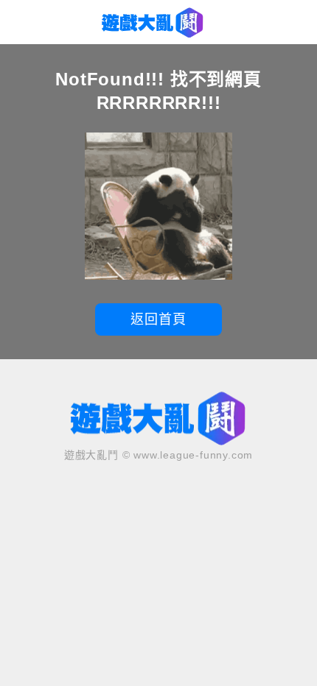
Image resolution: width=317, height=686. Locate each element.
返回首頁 (158, 319)
